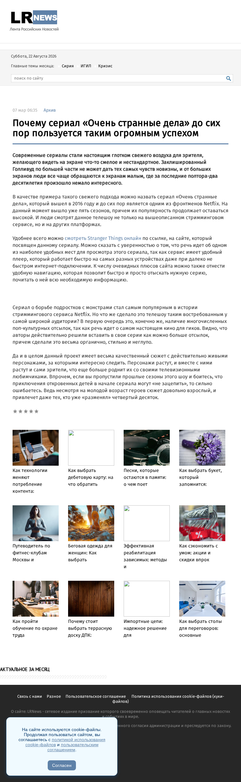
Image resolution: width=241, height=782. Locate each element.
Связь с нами (29, 696)
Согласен (62, 765)
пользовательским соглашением (73, 747)
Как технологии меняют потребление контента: (30, 481)
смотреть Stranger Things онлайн (103, 238)
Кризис (105, 66)
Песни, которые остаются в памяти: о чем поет (145, 477)
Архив (50, 110)
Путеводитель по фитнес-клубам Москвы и (31, 553)
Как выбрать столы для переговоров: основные (200, 628)
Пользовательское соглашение (96, 696)
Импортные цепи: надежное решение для (145, 628)
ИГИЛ (86, 66)
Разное (54, 696)
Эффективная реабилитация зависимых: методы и (145, 556)
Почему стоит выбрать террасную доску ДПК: (90, 628)
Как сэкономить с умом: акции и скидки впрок (198, 553)
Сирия (68, 66)
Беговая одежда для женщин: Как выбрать (90, 553)
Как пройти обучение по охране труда (35, 628)
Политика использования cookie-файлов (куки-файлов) (168, 699)
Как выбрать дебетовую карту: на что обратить (90, 477)
